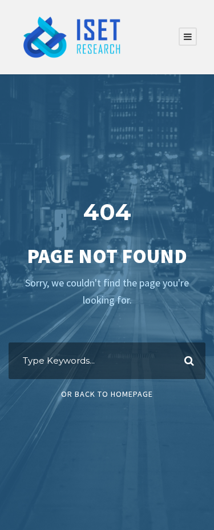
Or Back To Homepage (107, 394)
